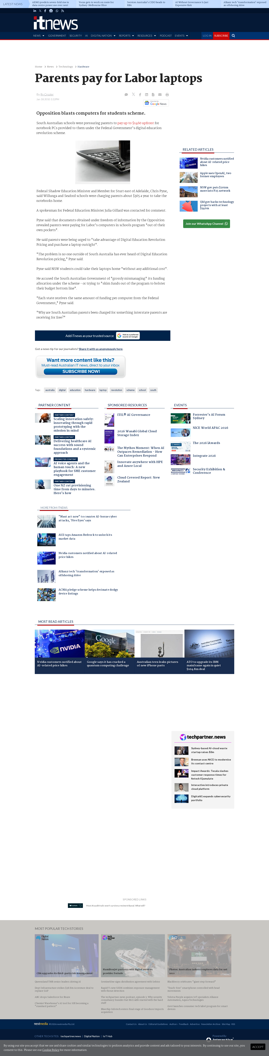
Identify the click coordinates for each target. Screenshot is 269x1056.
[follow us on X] (40, 11)
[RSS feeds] (62, 11)
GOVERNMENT (57, 35)
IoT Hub (107, 1036)
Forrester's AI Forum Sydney (209, 417)
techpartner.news (71, 1036)
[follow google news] (51, 11)
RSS (233, 1024)
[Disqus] (100, 725)
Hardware (83, 67)
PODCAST (166, 35)
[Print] (166, 95)
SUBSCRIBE (221, 35)
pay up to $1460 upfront (135, 123)
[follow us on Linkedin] (35, 11)
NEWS (36, 35)
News (50, 67)
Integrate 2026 (204, 456)
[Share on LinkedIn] (146, 95)
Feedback (183, 1024)
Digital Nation (92, 1036)
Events (180, 405)
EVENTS (179, 35)
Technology (66, 67)
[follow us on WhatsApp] (57, 11)
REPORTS (124, 35)
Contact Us (131, 1024)
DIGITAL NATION (101, 35)
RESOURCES (144, 35)
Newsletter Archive (210, 1024)
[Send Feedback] (153, 95)
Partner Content (54, 405)
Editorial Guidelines (158, 1024)
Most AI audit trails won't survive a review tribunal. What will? (115, 905)
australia (50, 390)
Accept (258, 1047)
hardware (90, 390)
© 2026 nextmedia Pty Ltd (61, 1024)
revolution (116, 390)
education (75, 390)
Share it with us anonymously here (101, 349)
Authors (173, 1024)
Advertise (195, 1024)
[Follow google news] (155, 103)
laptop (103, 390)
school (142, 390)
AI (86, 35)
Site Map (226, 1024)
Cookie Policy (50, 1050)
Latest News (13, 4)
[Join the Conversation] (126, 95)
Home (38, 67)
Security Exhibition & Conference (209, 472)
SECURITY (76, 35)
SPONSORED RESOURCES (127, 405)
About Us (142, 1024)
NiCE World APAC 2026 (210, 428)
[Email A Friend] (160, 95)
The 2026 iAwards (206, 443)
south (153, 390)
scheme (130, 390)
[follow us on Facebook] (45, 11)
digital (62, 390)
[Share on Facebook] (140, 95)
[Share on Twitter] (133, 95)
